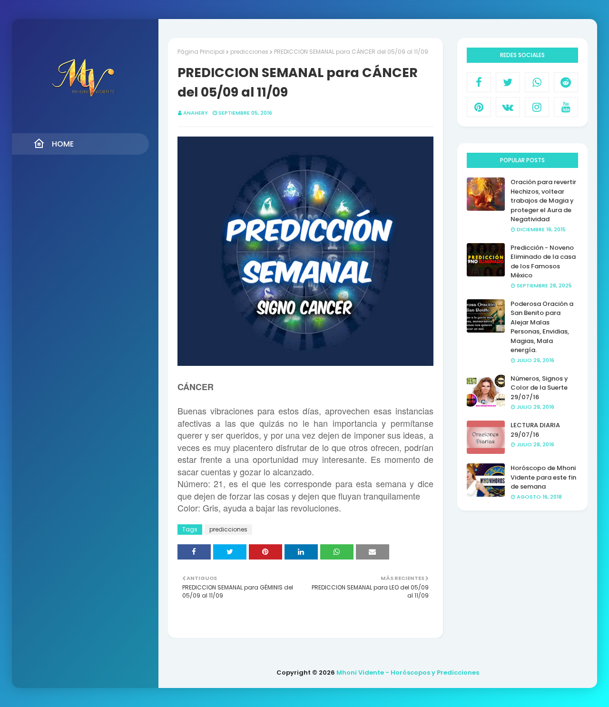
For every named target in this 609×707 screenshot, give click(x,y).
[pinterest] (479, 107)
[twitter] (508, 82)
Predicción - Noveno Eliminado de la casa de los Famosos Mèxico (543, 261)
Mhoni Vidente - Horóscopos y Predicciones (407, 672)
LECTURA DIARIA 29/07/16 (535, 430)
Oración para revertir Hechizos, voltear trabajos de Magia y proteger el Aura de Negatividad (543, 200)
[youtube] (566, 107)
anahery (195, 113)
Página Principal (201, 52)
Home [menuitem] (63, 143)
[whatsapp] (537, 82)
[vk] (508, 107)
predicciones (249, 52)
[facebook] (479, 82)
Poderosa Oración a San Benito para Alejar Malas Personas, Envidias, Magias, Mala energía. (542, 327)
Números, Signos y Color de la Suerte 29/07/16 (539, 388)
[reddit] (566, 82)
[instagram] (537, 107)
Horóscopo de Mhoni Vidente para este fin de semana (543, 477)
